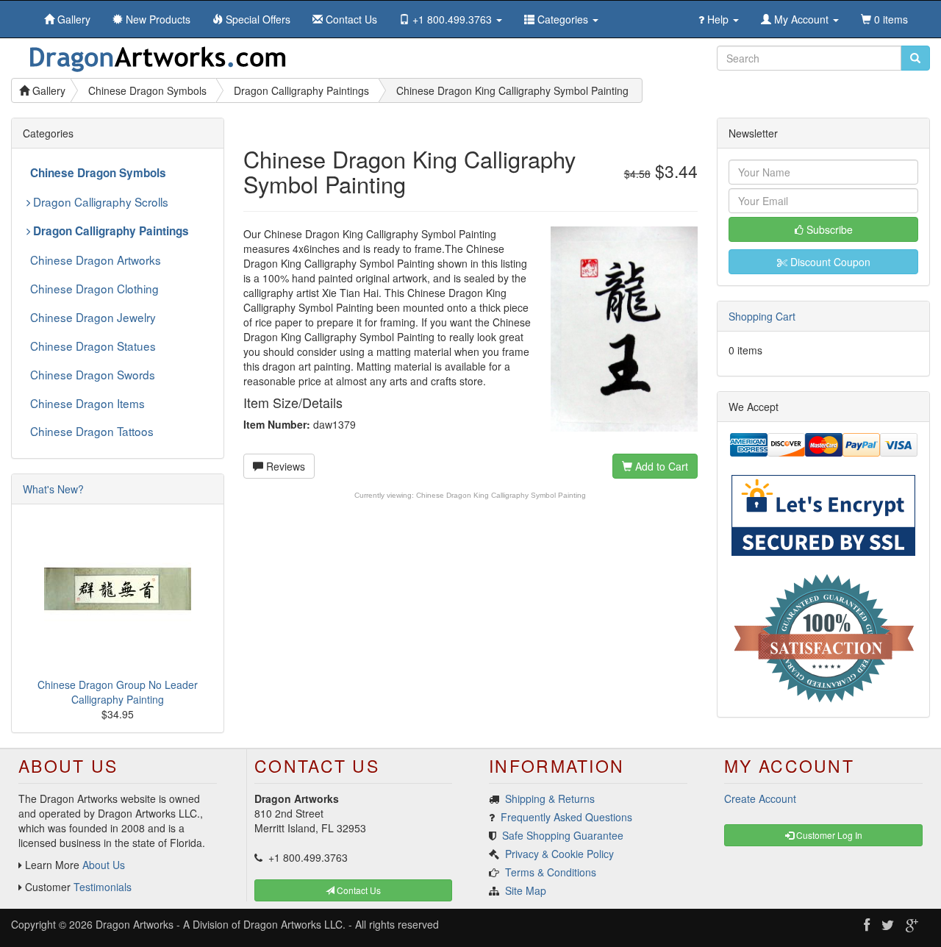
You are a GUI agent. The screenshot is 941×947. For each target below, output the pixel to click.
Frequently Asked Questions (566, 817)
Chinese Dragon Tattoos (92, 431)
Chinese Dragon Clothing (94, 288)
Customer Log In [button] (828, 835)
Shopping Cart (762, 316)
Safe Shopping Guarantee (562, 835)
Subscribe (828, 229)
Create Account (760, 798)
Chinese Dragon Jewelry (93, 317)
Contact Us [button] (357, 890)
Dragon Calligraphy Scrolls (99, 201)
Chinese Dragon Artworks (95, 259)
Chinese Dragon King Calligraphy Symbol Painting (501, 495)
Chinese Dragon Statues (93, 345)
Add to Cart (660, 466)
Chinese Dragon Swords (92, 374)
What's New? (53, 489)
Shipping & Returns (550, 798)
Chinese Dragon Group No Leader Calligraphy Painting (117, 692)
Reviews (284, 466)
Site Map (525, 890)
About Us (103, 864)
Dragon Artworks (134, 924)
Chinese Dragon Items (87, 403)
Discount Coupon (828, 261)
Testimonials (103, 886)
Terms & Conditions (550, 872)
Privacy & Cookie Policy (559, 853)
